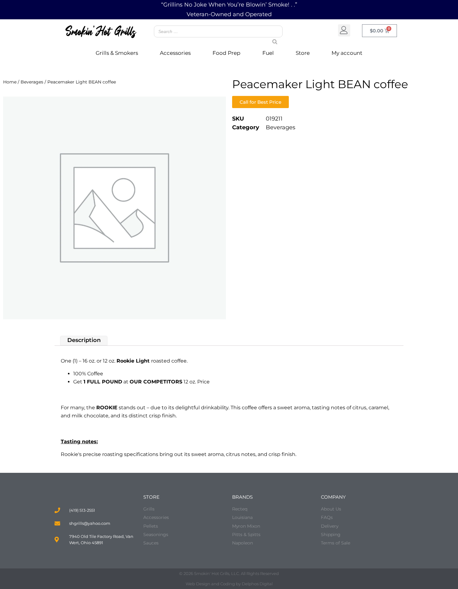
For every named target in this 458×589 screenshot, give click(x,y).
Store (303, 53)
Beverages (32, 82)
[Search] (272, 36)
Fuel (268, 53)
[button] (344, 30)
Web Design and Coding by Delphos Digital (229, 583)
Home (10, 82)
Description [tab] (84, 340)
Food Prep (226, 53)
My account (347, 53)
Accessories (175, 53)
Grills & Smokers (117, 53)
